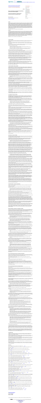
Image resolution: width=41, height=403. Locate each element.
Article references (27, 10)
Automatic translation (28, 12)
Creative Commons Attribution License (28, 399)
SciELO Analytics (27, 7)
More (26, 16)
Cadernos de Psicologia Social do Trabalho (14, 5)
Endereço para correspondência (12, 392)
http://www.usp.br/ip (20, 402)
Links (12, 347)
